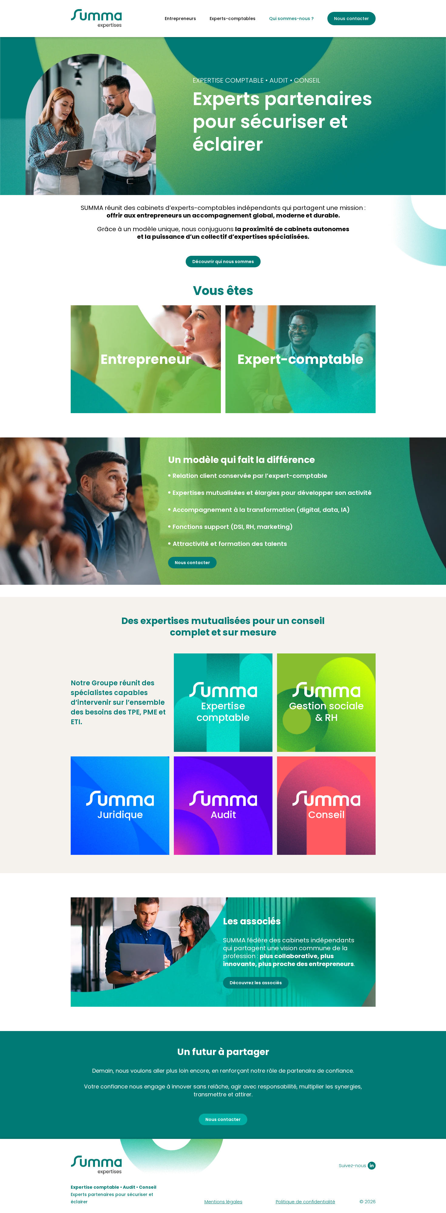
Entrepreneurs (180, 18)
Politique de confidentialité (305, 1201)
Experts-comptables (232, 18)
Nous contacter (351, 18)
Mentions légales (223, 1201)
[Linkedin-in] (372, 1166)
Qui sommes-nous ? (291, 18)
